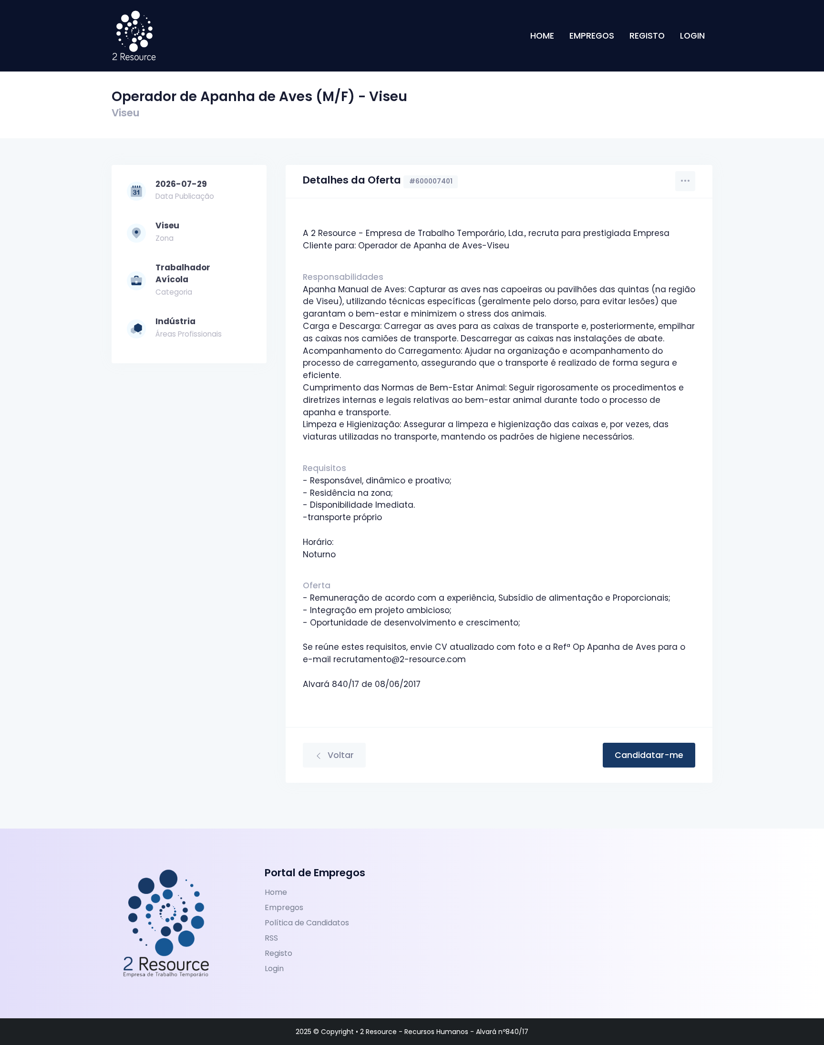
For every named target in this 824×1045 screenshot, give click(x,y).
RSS (271, 937)
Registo (647, 35)
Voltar (339, 755)
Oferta (316, 585)
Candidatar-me (649, 755)
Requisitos (324, 468)
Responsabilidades (343, 277)
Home (542, 35)
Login (692, 35)
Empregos (591, 35)
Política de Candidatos (307, 922)
